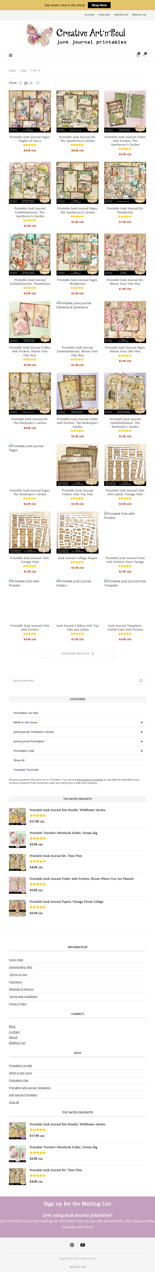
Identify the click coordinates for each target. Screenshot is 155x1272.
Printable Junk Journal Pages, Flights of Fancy (30, 139)
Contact (14, 1032)
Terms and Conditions (23, 996)
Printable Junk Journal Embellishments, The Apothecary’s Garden (30, 212)
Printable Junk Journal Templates (30, 1088)
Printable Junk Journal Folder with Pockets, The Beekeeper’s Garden (77, 423)
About (13, 1037)
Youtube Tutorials (26, 769)
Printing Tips (121, 14)
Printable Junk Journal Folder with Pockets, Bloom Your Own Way (29, 351)
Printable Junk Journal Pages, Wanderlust (77, 281)
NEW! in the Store (78, 722)
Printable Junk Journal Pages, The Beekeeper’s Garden (30, 492)
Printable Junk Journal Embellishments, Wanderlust (30, 281)
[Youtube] (82, 1245)
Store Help (104, 14)
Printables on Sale (26, 713)
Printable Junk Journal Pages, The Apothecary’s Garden (77, 210)
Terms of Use (139, 14)
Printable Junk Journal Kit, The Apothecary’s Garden (77, 139)
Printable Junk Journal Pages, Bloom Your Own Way (125, 349)
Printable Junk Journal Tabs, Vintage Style (30, 560)
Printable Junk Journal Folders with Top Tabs (77, 492)
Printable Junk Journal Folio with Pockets (30, 627)
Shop (23, 70)
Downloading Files (20, 967)
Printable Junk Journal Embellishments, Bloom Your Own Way (77, 351)
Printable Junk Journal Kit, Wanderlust (125, 210)
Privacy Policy (18, 1004)
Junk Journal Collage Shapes (77, 558)
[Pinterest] (72, 1245)
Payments (15, 982)
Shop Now (99, 5)
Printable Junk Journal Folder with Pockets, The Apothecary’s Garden (125, 141)
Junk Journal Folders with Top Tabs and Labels (77, 627)
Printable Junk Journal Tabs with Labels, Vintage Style (125, 492)
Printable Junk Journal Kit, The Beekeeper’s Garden (30, 421)
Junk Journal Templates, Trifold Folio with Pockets (125, 627)
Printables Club (78, 750)
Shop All (19, 760)
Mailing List (17, 1043)
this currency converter (90, 779)
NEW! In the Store (20, 1073)
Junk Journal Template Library (78, 731)
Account (90, 14)
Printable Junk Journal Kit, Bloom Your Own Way (125, 281)
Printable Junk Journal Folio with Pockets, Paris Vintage (125, 560)
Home (12, 70)
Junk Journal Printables (78, 741)
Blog (12, 1026)
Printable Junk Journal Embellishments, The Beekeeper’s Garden (125, 423)
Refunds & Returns (21, 989)
